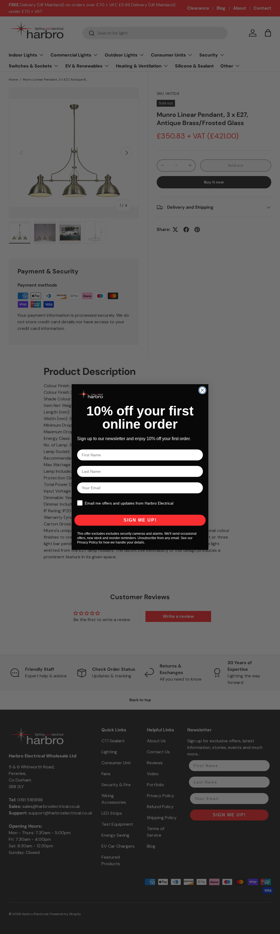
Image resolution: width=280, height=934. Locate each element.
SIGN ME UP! (140, 520)
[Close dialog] (202, 390)
